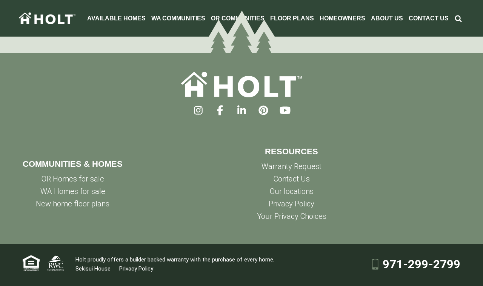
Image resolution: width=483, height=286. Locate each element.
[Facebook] (220, 110)
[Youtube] (285, 110)
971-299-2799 (421, 264)
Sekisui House (93, 268)
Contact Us (292, 178)
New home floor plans (72, 203)
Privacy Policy (291, 203)
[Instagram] (198, 110)
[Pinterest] (263, 110)
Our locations (292, 191)
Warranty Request (291, 166)
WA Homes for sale (72, 191)
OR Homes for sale (73, 178)
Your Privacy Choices (291, 216)
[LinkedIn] (241, 110)
